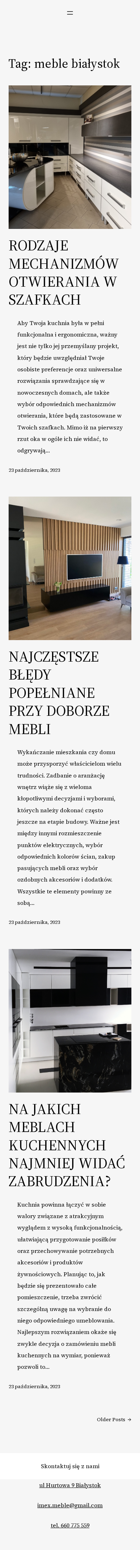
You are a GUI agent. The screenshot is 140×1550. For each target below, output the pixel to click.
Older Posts (114, 1419)
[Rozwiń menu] (70, 13)
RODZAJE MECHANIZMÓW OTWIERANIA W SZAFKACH (64, 272)
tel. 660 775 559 (70, 1525)
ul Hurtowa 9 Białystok (70, 1485)
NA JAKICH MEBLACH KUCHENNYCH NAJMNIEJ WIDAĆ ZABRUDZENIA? (67, 1145)
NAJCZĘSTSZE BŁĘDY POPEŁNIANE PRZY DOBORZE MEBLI (59, 692)
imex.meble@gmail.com (70, 1505)
